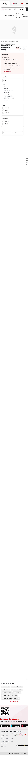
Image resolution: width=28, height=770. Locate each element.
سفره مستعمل (16, 692)
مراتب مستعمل (5, 689)
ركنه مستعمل (5, 695)
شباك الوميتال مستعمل (17, 689)
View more (6, 71)
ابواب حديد (16, 698)
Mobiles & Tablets (18, 15)
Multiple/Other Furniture (6, 43)
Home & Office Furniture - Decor (11, 41)
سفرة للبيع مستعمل (7, 698)
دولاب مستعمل (5, 687)
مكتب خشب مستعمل (17, 687)
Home (2, 41)
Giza (13, 43)
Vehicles (4, 15)
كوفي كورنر (14, 695)
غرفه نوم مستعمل (6, 692)
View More (13, 701)
